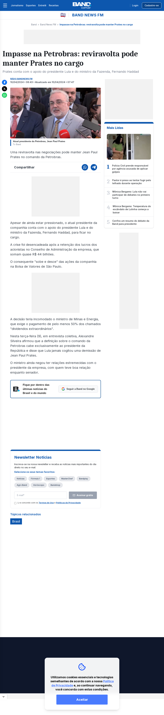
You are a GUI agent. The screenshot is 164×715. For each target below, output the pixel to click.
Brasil (16, 521)
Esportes (31, 5)
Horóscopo (38, 485)
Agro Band (22, 485)
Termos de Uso (46, 502)
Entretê (42, 5)
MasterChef (67, 478)
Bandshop (55, 485)
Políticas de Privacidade (68, 502)
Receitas (54, 5)
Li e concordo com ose (49, 502)
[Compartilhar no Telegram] (94, 167)
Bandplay (83, 478)
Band (34, 24)
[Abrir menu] (5, 5)
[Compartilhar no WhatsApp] (4, 95)
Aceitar (82, 700)
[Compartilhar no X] (4, 88)
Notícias (21, 478)
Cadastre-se (152, 5)
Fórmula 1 (35, 478)
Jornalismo (17, 5)
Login (135, 5)
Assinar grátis (85, 495)
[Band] (82, 5)
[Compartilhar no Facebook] (4, 82)
